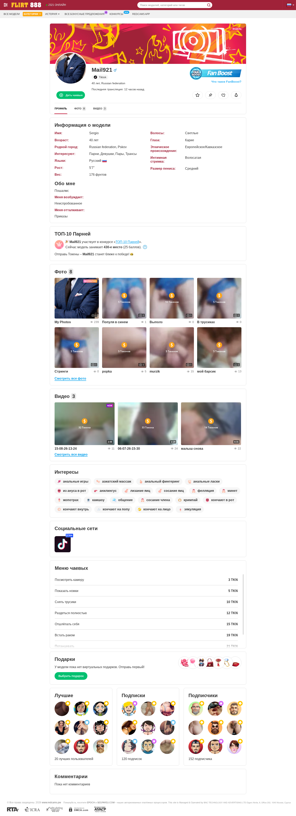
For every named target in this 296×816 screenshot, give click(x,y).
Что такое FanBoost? (226, 81)
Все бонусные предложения (85, 14)
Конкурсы (116, 14)
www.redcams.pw (51, 802)
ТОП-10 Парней (127, 242)
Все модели (12, 14)
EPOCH (91, 802)
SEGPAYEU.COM (106, 802)
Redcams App (141, 14)
